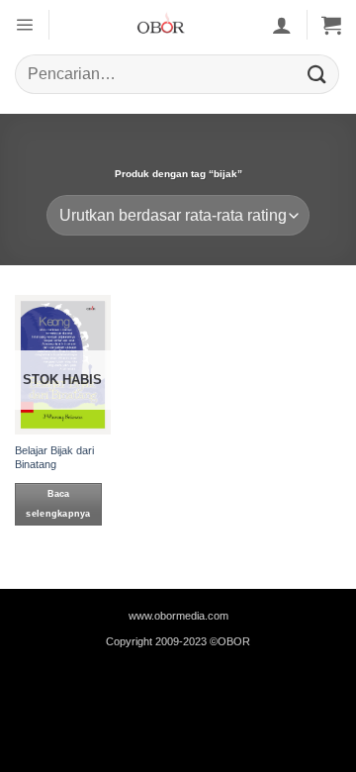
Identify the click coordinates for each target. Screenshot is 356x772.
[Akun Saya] (282, 25)
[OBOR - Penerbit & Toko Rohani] (160, 24)
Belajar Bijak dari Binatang (54, 457)
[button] (24, 24)
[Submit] (317, 73)
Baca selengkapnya (58, 504)
